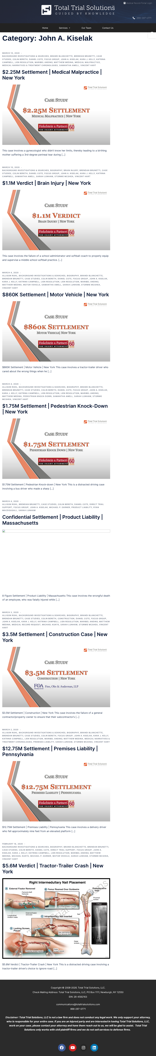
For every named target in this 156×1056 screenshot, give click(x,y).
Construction (66, 618)
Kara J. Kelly (87, 59)
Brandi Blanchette (61, 56)
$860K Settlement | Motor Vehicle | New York (55, 295)
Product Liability (81, 507)
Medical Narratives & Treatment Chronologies (30, 65)
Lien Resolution (24, 62)
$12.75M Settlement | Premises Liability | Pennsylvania (50, 751)
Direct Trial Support (63, 850)
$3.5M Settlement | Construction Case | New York (55, 637)
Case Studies (32, 279)
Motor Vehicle (31, 285)
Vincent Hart (88, 65)
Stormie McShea (64, 176)
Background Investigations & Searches (25, 56)
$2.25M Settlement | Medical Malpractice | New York (52, 75)
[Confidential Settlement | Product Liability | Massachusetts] (56, 559)
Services (63, 28)
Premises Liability (43, 742)
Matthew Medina (63, 62)
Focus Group (51, 59)
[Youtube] (72, 1047)
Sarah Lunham (44, 176)
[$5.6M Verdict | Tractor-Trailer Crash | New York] (56, 918)
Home (45, 28)
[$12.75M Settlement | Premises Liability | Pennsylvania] (56, 790)
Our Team (86, 28)
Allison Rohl (10, 275)
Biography (56, 170)
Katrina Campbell (29, 282)
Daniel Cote (36, 59)
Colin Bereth (20, 59)
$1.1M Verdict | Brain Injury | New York (46, 183)
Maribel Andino (44, 62)
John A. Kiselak (70, 59)
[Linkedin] (94, 1047)
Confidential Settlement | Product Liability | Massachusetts (52, 520)
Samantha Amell (69, 65)
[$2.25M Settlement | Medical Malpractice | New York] (56, 114)
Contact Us (107, 28)
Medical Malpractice (87, 62)
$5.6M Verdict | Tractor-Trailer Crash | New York (52, 868)
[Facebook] (62, 1047)
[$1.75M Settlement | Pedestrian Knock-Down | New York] (56, 448)
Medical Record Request (26, 624)
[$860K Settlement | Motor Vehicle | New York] (56, 331)
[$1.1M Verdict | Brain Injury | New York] (56, 219)
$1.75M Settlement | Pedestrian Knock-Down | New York (55, 409)
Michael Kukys (50, 624)
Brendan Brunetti (84, 56)
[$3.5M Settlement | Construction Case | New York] (56, 676)
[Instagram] (83, 1047)
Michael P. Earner (59, 507)
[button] (152, 34)
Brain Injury (71, 170)
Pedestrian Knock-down (37, 396)
